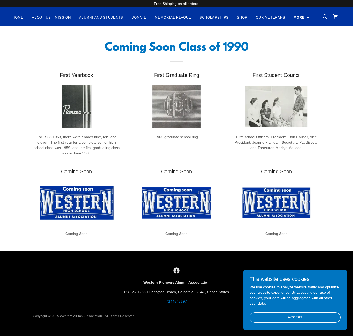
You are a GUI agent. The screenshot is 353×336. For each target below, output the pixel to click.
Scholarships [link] (214, 17)
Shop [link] (242, 17)
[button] (302, 17)
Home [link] (18, 17)
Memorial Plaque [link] (173, 17)
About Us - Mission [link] (51, 17)
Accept (295, 317)
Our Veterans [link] (270, 17)
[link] (335, 17)
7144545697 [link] (176, 301)
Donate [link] (139, 17)
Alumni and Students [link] (101, 17)
